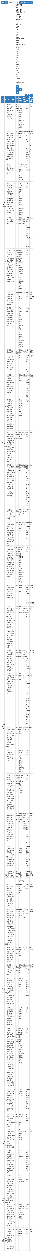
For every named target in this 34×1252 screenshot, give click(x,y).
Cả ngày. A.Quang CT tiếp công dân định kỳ (10, 874)
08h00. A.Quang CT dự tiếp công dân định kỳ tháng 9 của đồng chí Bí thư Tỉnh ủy (10, 111)
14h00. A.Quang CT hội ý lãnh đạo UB (10, 221)
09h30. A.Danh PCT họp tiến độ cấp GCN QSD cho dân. (11, 970)
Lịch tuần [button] (4, 2)
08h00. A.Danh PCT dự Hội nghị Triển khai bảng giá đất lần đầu (11, 169)
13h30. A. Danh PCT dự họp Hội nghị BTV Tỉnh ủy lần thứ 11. (10, 755)
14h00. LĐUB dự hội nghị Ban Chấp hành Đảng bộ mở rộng (11, 514)
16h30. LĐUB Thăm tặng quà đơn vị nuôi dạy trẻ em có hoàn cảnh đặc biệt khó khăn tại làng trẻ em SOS (11, 737)
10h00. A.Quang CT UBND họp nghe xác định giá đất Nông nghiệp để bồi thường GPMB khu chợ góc (10, 383)
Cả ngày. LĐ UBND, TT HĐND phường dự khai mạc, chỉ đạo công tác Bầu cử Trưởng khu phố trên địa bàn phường (10, 1239)
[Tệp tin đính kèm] (14, 183)
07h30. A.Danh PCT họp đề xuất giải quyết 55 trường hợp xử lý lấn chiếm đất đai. (11, 954)
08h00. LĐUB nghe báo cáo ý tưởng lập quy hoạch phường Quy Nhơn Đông (11, 591)
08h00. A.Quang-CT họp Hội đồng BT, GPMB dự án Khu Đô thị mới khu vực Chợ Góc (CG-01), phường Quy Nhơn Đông (11, 895)
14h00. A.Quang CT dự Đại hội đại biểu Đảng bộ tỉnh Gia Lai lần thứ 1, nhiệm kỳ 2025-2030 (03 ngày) (10, 1015)
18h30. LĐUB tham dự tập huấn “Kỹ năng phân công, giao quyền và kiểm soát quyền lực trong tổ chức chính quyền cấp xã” (11, 856)
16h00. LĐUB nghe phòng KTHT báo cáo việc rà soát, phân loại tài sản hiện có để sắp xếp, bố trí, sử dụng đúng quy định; (10, 533)
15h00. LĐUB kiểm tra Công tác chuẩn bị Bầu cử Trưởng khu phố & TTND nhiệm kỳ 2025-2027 (11, 1138)
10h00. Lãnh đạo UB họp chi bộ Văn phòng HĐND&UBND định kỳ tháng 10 (11, 1120)
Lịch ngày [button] (11, 2)
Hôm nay (19, 89)
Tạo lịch (30, 2)
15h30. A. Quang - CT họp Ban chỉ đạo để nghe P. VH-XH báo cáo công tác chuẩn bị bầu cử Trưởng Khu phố (11, 683)
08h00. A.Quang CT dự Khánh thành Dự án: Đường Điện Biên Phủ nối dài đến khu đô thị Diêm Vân (10, 316)
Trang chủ (23, 2)
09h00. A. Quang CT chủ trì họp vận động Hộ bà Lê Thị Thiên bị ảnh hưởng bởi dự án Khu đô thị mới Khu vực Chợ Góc (11, 359)
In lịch (29, 95)
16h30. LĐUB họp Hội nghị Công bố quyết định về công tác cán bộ (10, 298)
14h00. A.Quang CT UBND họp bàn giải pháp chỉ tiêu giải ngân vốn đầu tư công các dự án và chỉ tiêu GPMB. (11, 660)
